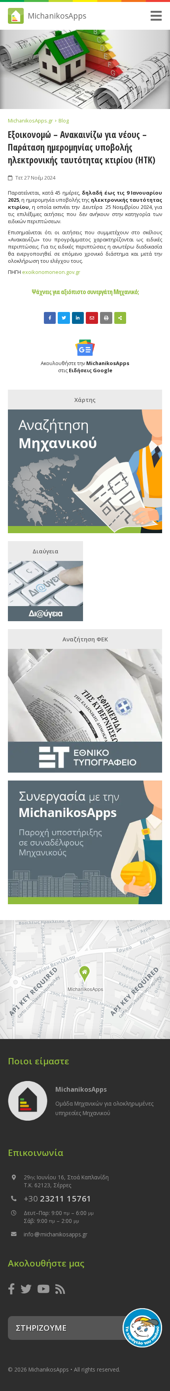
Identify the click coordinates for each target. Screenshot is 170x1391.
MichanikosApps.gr (31, 120)
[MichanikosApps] (85, 975)
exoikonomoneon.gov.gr (51, 272)
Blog (64, 120)
